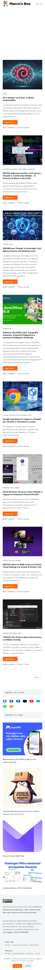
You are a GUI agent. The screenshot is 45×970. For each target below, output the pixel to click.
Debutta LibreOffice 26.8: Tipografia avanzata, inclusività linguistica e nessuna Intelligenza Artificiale (20, 335)
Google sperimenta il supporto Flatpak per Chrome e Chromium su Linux (22, 420)
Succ (36, 677)
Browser (6, 488)
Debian (5, 633)
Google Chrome (21, 415)
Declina (27, 966)
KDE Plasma (13, 633)
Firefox (5, 560)
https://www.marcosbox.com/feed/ (22, 945)
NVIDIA (18, 560)
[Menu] (37, 4)
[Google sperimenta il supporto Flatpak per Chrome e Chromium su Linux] (22, 396)
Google (11, 415)
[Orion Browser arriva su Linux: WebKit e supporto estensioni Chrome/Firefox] (22, 469)
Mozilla (12, 560)
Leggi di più (11, 122)
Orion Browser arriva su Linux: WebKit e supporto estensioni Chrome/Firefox (22, 493)
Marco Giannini (29, 169)
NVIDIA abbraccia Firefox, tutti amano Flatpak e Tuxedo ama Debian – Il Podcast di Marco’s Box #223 (22, 176)
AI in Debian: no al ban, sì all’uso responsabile (18, 98)
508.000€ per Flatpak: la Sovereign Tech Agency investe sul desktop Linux (22, 249)
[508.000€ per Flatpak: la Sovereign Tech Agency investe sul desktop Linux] (22, 225)
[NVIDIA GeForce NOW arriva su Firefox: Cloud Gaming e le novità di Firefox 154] (22, 541)
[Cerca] (41, 4)
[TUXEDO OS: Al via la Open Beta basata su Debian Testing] (22, 614)
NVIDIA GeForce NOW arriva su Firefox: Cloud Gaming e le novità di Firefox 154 (22, 565)
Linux (5, 94)
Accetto (17, 966)
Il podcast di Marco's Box (12, 169)
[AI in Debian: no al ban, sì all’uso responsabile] (22, 74)
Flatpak (5, 244)
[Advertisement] (22, 31)
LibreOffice (7, 328)
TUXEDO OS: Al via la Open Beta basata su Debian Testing (22, 638)
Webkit (17, 488)
